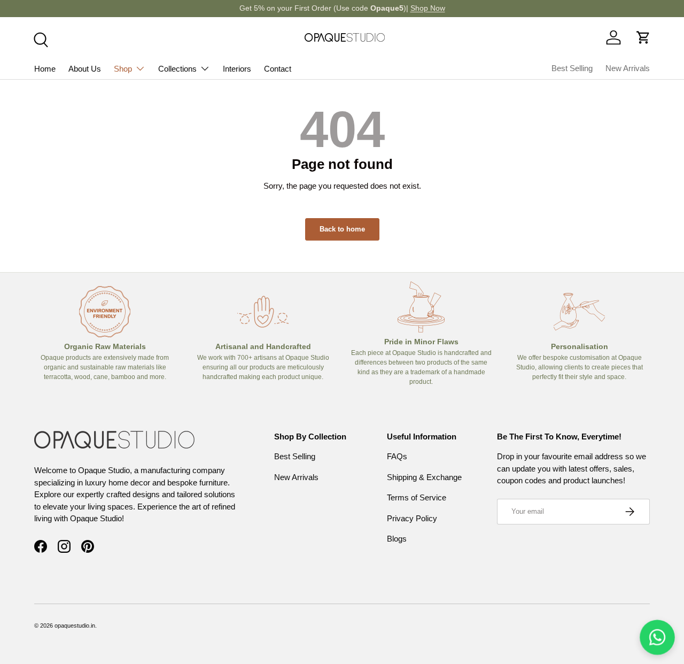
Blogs (397, 538)
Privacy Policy (412, 518)
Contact (277, 68)
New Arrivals (627, 68)
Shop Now (427, 8)
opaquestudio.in (75, 625)
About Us (84, 68)
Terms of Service (416, 497)
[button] (643, 37)
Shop (123, 68)
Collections (177, 68)
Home (45, 68)
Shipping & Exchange (424, 477)
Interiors (237, 68)
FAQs (397, 456)
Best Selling (572, 68)
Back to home (342, 229)
